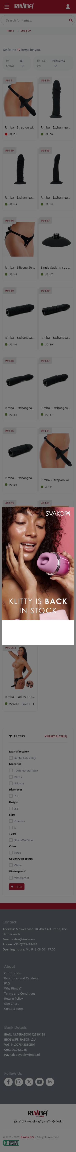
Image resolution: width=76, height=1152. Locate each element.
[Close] (68, 513)
